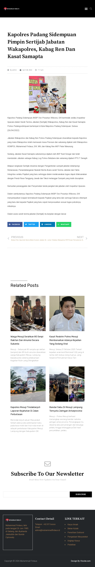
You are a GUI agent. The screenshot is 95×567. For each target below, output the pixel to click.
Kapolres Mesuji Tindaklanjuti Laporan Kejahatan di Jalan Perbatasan (25, 411)
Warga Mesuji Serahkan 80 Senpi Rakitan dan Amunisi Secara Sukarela (27, 340)
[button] (86, 8)
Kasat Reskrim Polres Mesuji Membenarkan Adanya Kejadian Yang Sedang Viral (65, 340)
